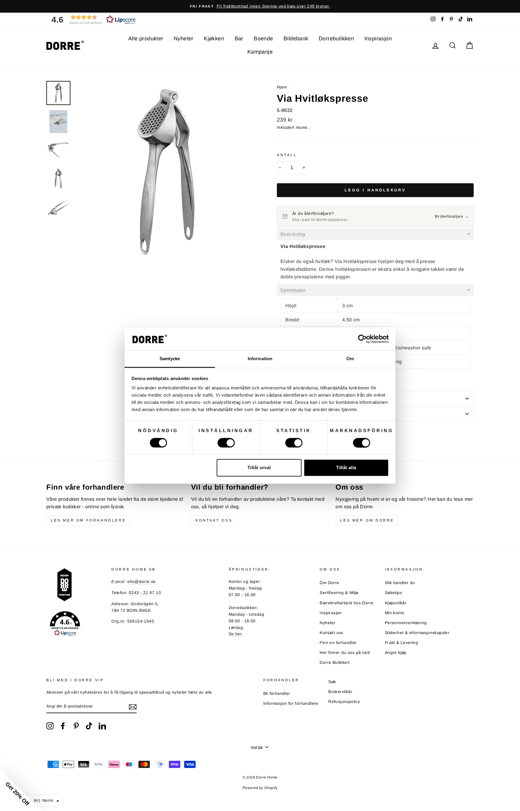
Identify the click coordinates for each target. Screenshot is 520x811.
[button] (91, 19)
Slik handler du (400, 582)
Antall (287, 155)
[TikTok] (89, 725)
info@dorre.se (141, 581)
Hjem (282, 87)
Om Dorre (329, 582)
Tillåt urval (259, 467)
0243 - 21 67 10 (145, 592)
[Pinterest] (76, 725)
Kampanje (260, 52)
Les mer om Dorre (367, 520)
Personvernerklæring (406, 623)
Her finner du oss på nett (345, 652)
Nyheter (183, 39)
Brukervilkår (340, 691)
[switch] (226, 442)
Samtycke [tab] (169, 358)
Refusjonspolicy (344, 701)
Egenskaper (292, 290)
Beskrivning (292, 234)
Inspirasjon (378, 39)
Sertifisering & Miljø (339, 592)
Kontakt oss (214, 520)
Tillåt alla (346, 467)
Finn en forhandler (338, 642)
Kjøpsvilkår (396, 603)
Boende (263, 39)
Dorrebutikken (336, 39)
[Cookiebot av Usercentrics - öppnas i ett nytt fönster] (362, 338)
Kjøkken (214, 39)
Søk (332, 681)
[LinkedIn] (102, 725)
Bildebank (295, 39)
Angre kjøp (396, 652)
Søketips (393, 592)
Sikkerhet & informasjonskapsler (417, 632)
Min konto (394, 613)
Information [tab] (260, 358)
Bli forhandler (276, 693)
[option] (260, 6)
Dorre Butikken (335, 662)
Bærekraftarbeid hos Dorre (346, 603)
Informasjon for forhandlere (290, 703)
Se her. (236, 634)
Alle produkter (145, 39)
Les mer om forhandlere (88, 520)
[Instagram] (50, 725)
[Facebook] (63, 725)
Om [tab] (350, 358)
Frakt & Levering (401, 642)
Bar (239, 39)
